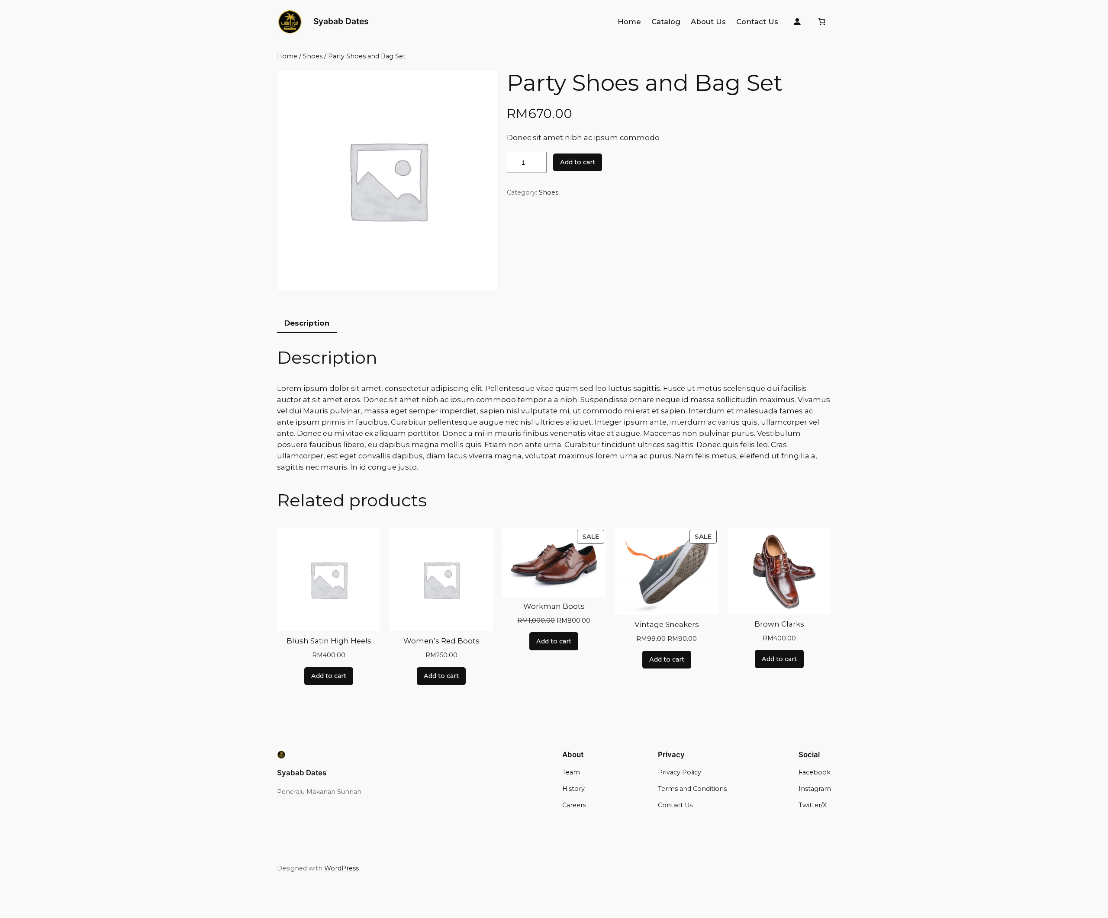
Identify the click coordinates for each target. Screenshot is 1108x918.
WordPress (341, 868)
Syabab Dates (341, 21)
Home (287, 56)
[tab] (307, 323)
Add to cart (577, 162)
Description (306, 323)
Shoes (312, 56)
